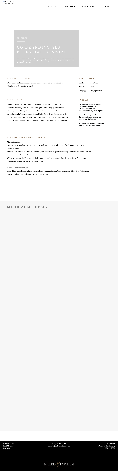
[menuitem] (52, 7)
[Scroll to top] (114, 463)
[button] (114, 7)
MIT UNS (105, 7)
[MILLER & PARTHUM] (9, 2)
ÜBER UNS (53, 7)
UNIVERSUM (88, 7)
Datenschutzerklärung (106, 446)
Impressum (110, 444)
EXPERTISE (70, 7)
